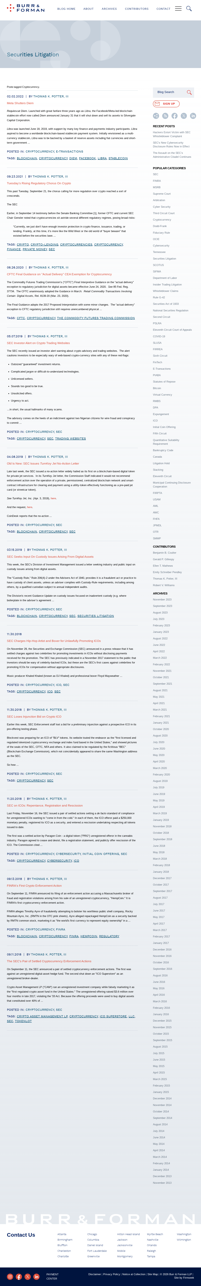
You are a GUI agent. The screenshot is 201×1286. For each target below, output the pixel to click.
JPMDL (157, 525)
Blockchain (27, 158)
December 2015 (162, 1020)
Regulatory (109, 936)
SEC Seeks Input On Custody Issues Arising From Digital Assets (50, 556)
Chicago (92, 1234)
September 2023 (162, 605)
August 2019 (160, 781)
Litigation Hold (161, 463)
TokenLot (23, 1021)
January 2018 (161, 871)
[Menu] (178, 9)
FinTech (157, 362)
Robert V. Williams (164, 585)
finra (74, 936)
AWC (156, 512)
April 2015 (159, 1072)
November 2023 (162, 599)
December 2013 (162, 1176)
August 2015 (160, 1046)
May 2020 (158, 755)
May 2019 (158, 800)
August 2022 (160, 638)
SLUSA (157, 342)
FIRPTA (157, 493)
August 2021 (160, 690)
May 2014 (158, 1143)
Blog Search (166, 92)
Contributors (137, 8)
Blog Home (66, 8)
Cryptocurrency (40, 151)
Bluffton (62, 1245)
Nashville (152, 1239)
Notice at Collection (133, 1274)
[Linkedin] (36, 1277)
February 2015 (161, 1085)
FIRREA (158, 349)
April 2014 (159, 1150)
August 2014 (160, 1124)
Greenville (93, 1256)
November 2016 (162, 956)
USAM (156, 499)
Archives (109, 8)
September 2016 (162, 968)
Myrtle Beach (155, 1234)
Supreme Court (162, 193)
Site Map (152, 1274)
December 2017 (162, 878)
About (88, 8)
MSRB (156, 187)
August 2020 (160, 735)
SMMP (157, 538)
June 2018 (159, 845)
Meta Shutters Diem (20, 103)
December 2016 (162, 949)
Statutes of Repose (164, 381)
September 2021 (162, 683)
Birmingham (64, 1239)
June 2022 (159, 644)
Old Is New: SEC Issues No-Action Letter (43, 463)
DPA (155, 407)
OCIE (156, 239)
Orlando (152, 1245)
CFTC (21, 318)
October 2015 (161, 1033)
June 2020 (159, 748)
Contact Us (21, 1235)
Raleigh (151, 1251)
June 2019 (159, 794)
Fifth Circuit (160, 433)
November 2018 (162, 826)
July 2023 (158, 619)
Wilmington (184, 1239)
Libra (102, 158)
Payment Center (52, 1276)
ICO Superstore (113, 1016)
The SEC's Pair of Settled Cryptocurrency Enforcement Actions (49, 961)
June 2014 (159, 1137)
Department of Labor (165, 277)
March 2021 (160, 709)
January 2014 (161, 1169)
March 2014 (160, 1156)
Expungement (161, 414)
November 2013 (162, 1182)
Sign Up (169, 103)
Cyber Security (162, 206)
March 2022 (160, 657)
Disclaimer (94, 1274)
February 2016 (161, 1007)
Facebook (87, 158)
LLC (132, 1016)
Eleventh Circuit (162, 476)
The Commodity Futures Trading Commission (96, 318)
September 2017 (162, 891)
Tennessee (159, 252)
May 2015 (158, 1066)
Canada (157, 456)
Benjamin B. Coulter (164, 552)
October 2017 (161, 884)
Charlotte (63, 1256)
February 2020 (161, 774)
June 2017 (159, 910)
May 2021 (158, 696)
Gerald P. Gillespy (163, 559)
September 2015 (162, 1040)
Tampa (151, 1256)
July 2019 (158, 787)
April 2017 (159, 923)
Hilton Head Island (128, 1234)
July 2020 (158, 742)
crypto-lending (44, 244)
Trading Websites (70, 438)
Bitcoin (157, 388)
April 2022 (159, 651)
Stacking (158, 469)
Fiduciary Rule (161, 232)
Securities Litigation (164, 258)
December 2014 (162, 1098)
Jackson (122, 1239)
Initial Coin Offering (100, 854)
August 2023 (160, 612)
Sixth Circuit (160, 355)
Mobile (121, 1251)
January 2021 (161, 722)
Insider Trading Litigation (167, 284)
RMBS (156, 401)
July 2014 (158, 1131)
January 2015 (161, 1092)
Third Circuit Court (164, 213)
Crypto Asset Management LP (42, 1016)
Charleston (64, 1251)
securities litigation (95, 616)
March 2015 (160, 1079)
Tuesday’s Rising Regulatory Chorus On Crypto (39, 183)
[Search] (189, 8)
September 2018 (162, 839)
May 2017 (158, 917)
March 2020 (160, 768)
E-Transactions (69, 151)
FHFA (156, 518)
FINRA (60, 929)
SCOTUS (158, 265)
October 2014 (161, 1111)
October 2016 (161, 962)
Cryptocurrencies (76, 244)
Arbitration (159, 200)
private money (35, 249)
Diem (73, 158)
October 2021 (161, 677)
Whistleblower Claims (165, 291)
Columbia (93, 1239)
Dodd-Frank (160, 226)
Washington (184, 1234)
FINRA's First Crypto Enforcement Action (34, 885)
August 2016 (160, 975)
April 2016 (159, 994)
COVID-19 (159, 336)
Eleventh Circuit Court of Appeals (172, 329)
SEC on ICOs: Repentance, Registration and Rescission (45, 805)
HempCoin (88, 936)
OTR (155, 531)
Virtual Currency (162, 394)
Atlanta (61, 1234)
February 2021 (161, 716)
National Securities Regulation (170, 310)
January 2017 (161, 942)
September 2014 (162, 1117)
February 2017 (161, 936)
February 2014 (161, 1163)
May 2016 (158, 988)
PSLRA (157, 323)
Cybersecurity (68, 854)
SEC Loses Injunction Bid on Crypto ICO (34, 716)
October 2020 (161, 729)
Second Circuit (161, 316)
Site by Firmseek (184, 1277)
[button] (156, 118)
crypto (23, 244)
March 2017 (160, 930)
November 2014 (162, 1105)
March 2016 (160, 1001)
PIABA (157, 375)
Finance (14, 249)
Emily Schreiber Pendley (167, 572)
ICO (58, 685)
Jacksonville (124, 1245)
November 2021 (162, 670)
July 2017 (158, 904)
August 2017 (160, 897)
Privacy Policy (111, 1274)
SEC (52, 249)
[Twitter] (27, 1277)
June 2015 (159, 1059)
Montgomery (125, 1256)
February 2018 (161, 865)
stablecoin (118, 158)
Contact (164, 8)
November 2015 (162, 1027)
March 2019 (160, 813)
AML (155, 505)
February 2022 (161, 664)
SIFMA (157, 271)
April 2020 (159, 761)
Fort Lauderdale (97, 1251)
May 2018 (158, 852)
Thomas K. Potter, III (50, 96)
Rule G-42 (159, 297)
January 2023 (161, 631)
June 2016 (159, 981)
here (53, 498)
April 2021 (159, 703)
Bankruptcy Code (163, 450)
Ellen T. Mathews (163, 565)
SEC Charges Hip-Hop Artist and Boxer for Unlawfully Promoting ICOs (54, 641)
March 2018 (160, 858)
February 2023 (161, 625)
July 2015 (158, 1053)
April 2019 (159, 806)
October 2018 (161, 832)
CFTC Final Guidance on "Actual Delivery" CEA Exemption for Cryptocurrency (59, 274)
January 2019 (161, 819)
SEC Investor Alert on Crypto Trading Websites (38, 343)
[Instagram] (10, 1277)
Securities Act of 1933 (166, 303)
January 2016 (161, 1014)
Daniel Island (95, 1245)
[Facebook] (19, 1277)
